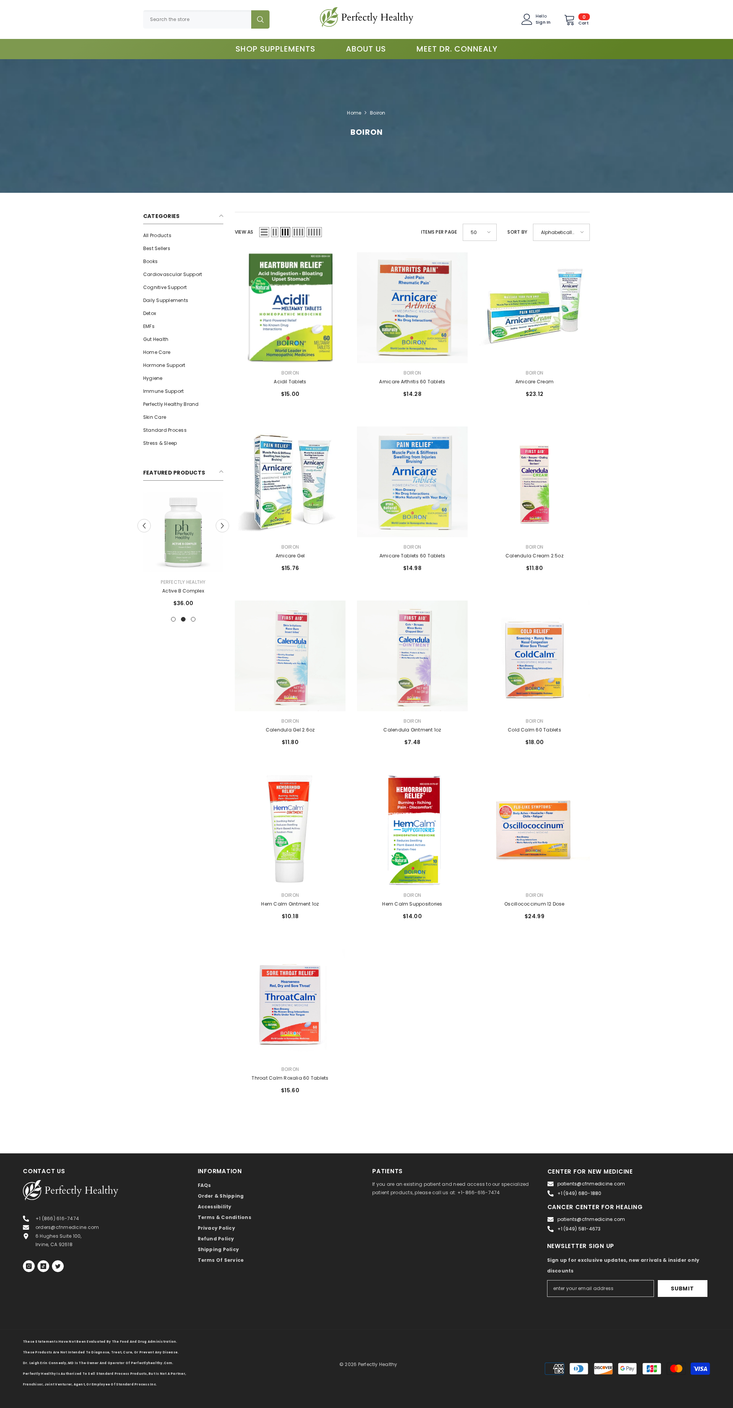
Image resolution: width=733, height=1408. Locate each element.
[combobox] (197, 19)
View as (244, 232)
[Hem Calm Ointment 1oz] (290, 830)
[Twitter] (58, 1266)
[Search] (206, 19)
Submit (682, 1288)
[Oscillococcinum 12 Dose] (534, 830)
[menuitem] (183, 235)
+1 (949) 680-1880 (579, 1193)
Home (354, 113)
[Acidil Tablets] (290, 307)
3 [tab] (193, 619)
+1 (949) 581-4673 (579, 1229)
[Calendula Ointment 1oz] (412, 656)
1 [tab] (173, 619)
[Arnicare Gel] (290, 481)
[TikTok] (43, 1266)
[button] (264, 232)
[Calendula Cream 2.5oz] (534, 481)
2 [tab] (183, 619)
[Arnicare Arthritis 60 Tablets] (412, 307)
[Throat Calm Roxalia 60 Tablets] (290, 1004)
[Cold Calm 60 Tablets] (534, 656)
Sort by (517, 232)
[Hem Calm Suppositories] (412, 830)
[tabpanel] (183, 552)
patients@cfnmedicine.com (591, 1183)
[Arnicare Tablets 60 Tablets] (412, 481)
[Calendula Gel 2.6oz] (290, 656)
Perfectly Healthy (183, 582)
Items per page (439, 232)
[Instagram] (29, 1266)
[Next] (222, 525)
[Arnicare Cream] (534, 307)
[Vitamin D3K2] (183, 532)
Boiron (377, 113)
